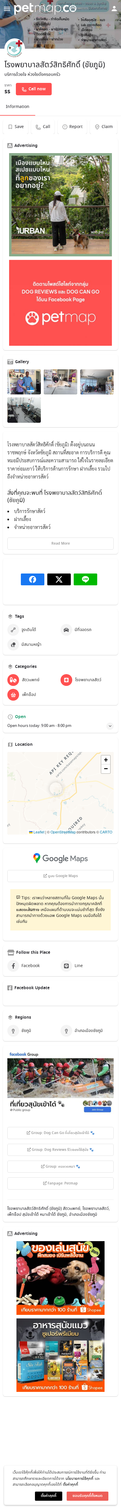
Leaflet (38, 831)
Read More (60, 543)
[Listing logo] (14, 48)
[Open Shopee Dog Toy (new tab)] (60, 1278)
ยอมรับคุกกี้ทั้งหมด (87, 1496)
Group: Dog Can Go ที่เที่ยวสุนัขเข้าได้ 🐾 (62, 1133)
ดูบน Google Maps (62, 876)
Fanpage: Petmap (62, 1183)
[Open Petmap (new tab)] (60, 303)
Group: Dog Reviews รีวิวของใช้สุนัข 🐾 (62, 1150)
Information (17, 107)
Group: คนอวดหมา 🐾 (62, 1166)
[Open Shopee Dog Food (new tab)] (60, 1355)
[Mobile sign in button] (114, 8)
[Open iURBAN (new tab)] (60, 204)
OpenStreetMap (63, 831)
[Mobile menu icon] (7, 9)
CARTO (106, 831)
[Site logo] (46, 9)
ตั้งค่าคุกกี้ (70, 1484)
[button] (60, 793)
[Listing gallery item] (24, 382)
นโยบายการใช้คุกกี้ (79, 1479)
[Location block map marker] (56, 788)
